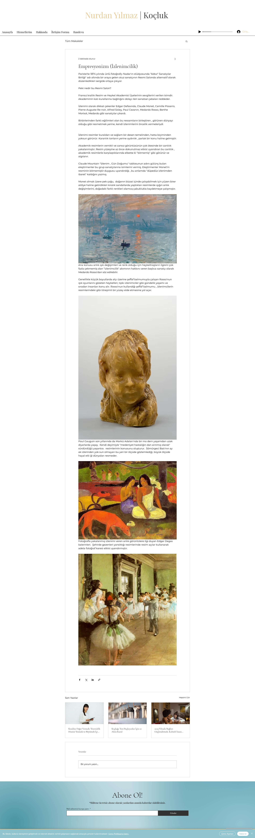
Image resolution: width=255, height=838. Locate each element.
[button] (186, 41)
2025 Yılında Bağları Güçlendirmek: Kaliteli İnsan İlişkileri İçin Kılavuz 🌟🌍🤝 (169, 730)
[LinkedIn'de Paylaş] (92, 679)
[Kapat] (251, 834)
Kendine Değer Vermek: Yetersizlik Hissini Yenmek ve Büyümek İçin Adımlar (84, 730)
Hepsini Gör (184, 697)
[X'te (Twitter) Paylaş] (86, 679)
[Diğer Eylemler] (175, 58)
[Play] (200, 31)
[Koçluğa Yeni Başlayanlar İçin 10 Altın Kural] (127, 713)
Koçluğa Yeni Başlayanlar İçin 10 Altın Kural (127, 730)
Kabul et (242, 833)
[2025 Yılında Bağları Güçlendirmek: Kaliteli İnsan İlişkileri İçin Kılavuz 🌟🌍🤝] (170, 713)
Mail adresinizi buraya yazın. (78, 809)
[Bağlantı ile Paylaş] (99, 679)
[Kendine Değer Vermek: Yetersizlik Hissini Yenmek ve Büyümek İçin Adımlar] (84, 713)
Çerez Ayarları (227, 833)
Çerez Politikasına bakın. (118, 833)
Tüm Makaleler (74, 41)
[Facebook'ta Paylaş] (79, 679)
